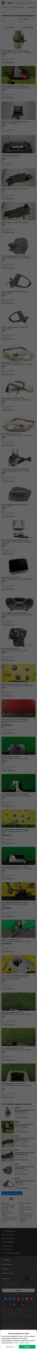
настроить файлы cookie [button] (20, 1343)
